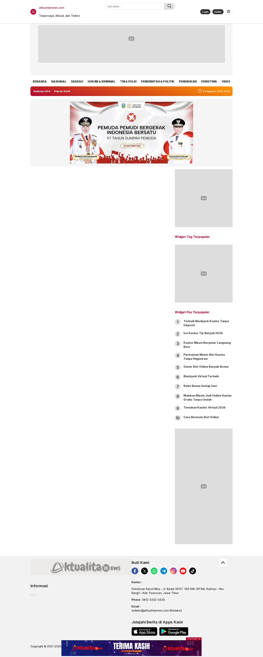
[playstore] (173, 631)
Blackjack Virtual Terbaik (201, 376)
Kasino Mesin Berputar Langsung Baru (207, 345)
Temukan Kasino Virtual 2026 (204, 407)
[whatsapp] (154, 571)
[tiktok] (192, 571)
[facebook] (135, 571)
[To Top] (223, 562)
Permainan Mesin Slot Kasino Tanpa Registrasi (204, 357)
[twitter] (144, 571)
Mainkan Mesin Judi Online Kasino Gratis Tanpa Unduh (207, 397)
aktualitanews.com (51, 7)
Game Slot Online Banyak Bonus (206, 366)
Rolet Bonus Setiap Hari (200, 386)
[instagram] (173, 571)
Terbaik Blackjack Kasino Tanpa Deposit (206, 323)
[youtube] (183, 571)
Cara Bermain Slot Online (201, 417)
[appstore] (144, 631)
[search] (169, 6)
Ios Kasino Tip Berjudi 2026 (203, 333)
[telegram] (163, 571)
